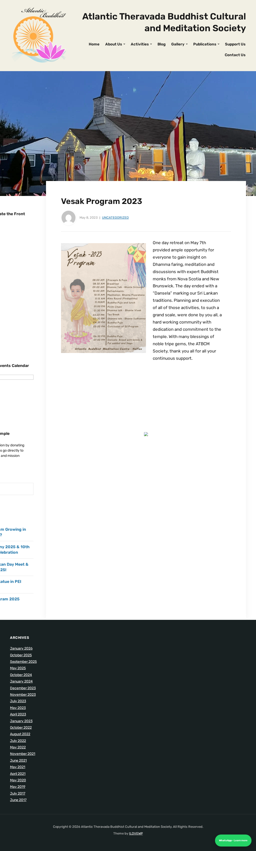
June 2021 (18, 760)
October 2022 (21, 727)
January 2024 (21, 681)
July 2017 (17, 793)
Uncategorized (115, 217)
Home (94, 44)
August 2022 (20, 734)
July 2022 (18, 741)
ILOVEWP (136, 833)
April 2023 (18, 714)
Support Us (235, 44)
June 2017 (18, 800)
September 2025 (23, 662)
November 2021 (22, 754)
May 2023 (18, 708)
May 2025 (18, 668)
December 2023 (23, 688)
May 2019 (17, 787)
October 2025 (21, 655)
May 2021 (17, 767)
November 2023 (23, 694)
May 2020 (18, 780)
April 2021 (18, 774)
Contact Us (235, 55)
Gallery (177, 44)
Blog (162, 44)
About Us (113, 44)
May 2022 (18, 747)
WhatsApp (225, 840)
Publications (204, 44)
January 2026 (21, 648)
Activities (140, 44)
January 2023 (21, 721)
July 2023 (18, 701)
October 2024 (21, 675)
